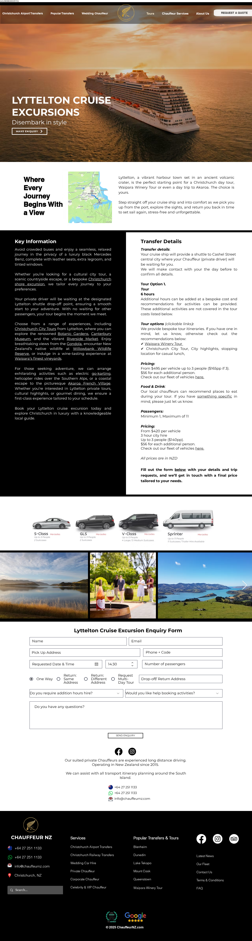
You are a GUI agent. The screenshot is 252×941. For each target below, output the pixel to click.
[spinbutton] (119, 664)
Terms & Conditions (210, 880)
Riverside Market (82, 339)
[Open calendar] (96, 664)
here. (199, 377)
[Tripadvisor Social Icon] (234, 839)
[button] (176, 14)
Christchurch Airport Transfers (91, 847)
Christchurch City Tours (35, 329)
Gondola (74, 344)
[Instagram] (132, 751)
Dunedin (139, 855)
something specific (214, 396)
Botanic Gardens (73, 334)
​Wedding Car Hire (83, 863)
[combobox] (85, 652)
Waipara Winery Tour (164, 344)
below (180, 470)
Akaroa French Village (89, 383)
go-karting (101, 373)
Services (77, 837)
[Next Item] (244, 585)
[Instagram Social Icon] (217, 839)
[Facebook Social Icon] (201, 839)
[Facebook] (118, 751)
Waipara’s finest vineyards (38, 358)
